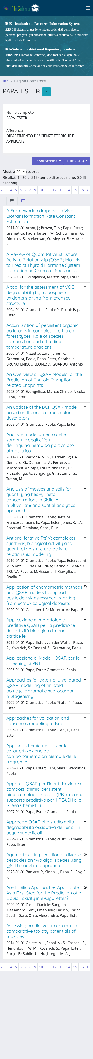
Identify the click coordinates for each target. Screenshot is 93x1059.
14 (68, 189)
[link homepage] (23, 8)
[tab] (12, 200)
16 (82, 189)
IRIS (6, 80)
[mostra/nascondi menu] (88, 8)
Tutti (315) (76, 160)
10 (41, 189)
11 (48, 189)
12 (54, 189)
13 (61, 189)
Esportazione (46, 160)
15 (75, 189)
